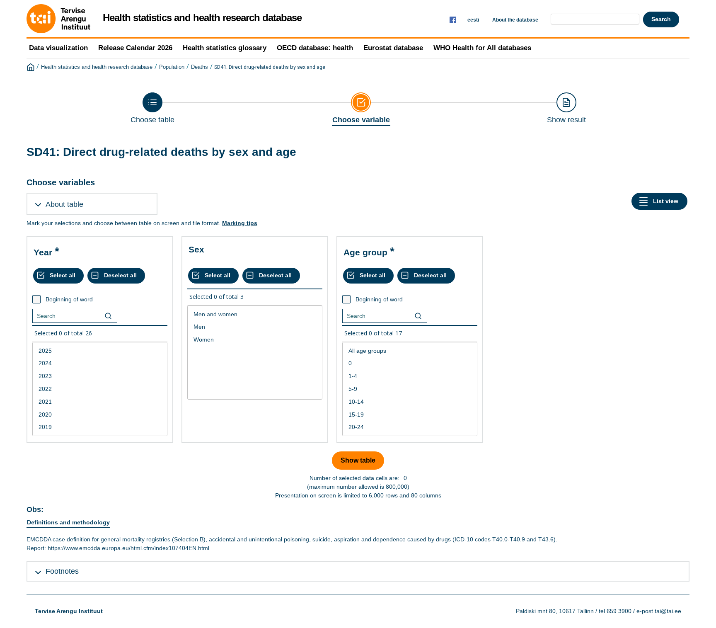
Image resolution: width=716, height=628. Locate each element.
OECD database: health (315, 48)
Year (43, 252)
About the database (515, 20)
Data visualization (58, 48)
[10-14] (410, 401)
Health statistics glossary (224, 48)
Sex (196, 249)
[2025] (100, 350)
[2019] (100, 427)
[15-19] (410, 414)
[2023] (100, 376)
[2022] (100, 389)
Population (171, 67)
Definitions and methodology (68, 522)
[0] (410, 363)
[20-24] (410, 427)
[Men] (255, 326)
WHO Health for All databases (482, 48)
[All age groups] (410, 350)
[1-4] (410, 376)
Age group (365, 252)
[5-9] (410, 389)
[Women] (255, 339)
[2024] (100, 363)
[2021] (100, 401)
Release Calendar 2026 (135, 48)
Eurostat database (393, 48)
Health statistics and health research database (96, 67)
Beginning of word (69, 299)
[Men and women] (255, 314)
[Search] (108, 316)
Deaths (199, 67)
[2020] (100, 414)
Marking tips (239, 223)
